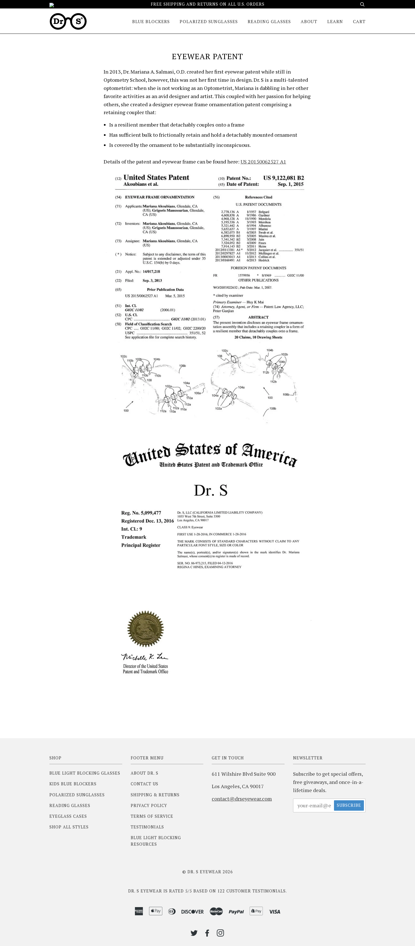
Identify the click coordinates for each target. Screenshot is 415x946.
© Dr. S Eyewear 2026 (207, 871)
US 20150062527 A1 (263, 161)
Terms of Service (152, 816)
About (309, 22)
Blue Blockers (151, 22)
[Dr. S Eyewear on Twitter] (194, 934)
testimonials (269, 891)
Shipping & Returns (155, 794)
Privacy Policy (149, 805)
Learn (335, 22)
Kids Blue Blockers (73, 783)
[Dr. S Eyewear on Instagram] (220, 934)
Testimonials (147, 827)
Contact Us (144, 783)
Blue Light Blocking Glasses (84, 773)
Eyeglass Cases (68, 816)
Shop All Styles (69, 827)
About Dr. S (144, 773)
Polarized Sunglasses (209, 22)
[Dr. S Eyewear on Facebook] (207, 934)
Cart (359, 22)
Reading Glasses (269, 22)
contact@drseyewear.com (242, 798)
